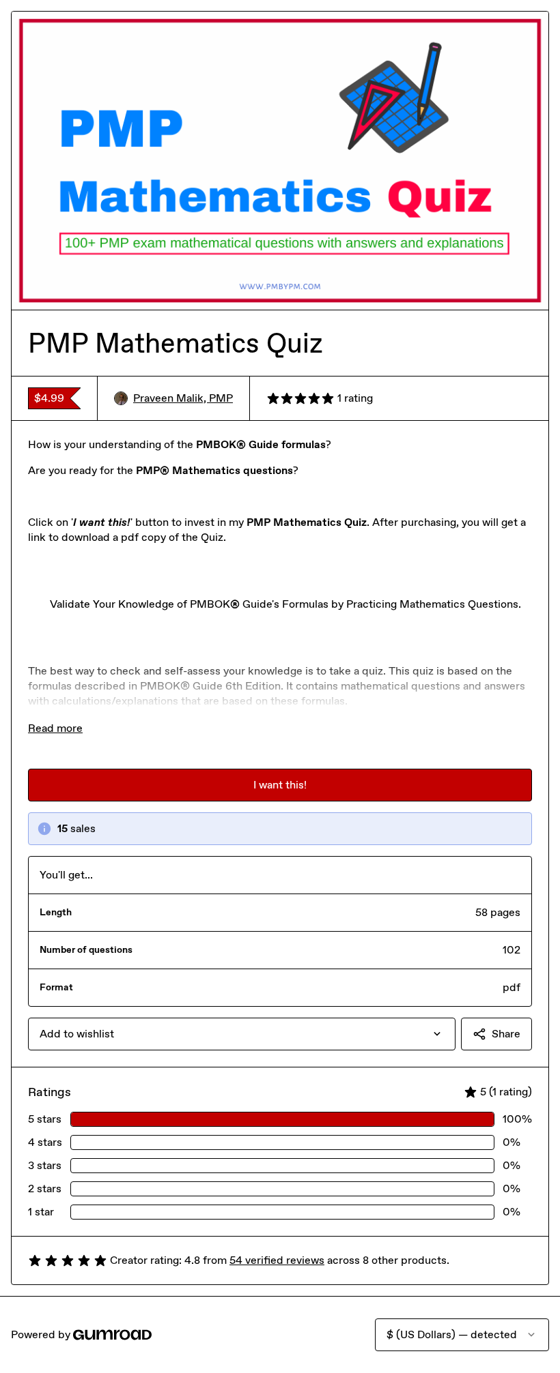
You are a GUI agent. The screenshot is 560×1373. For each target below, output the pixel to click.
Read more (55, 728)
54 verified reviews (276, 1260)
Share (506, 1033)
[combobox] (242, 1034)
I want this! (280, 784)
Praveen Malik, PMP (183, 398)
